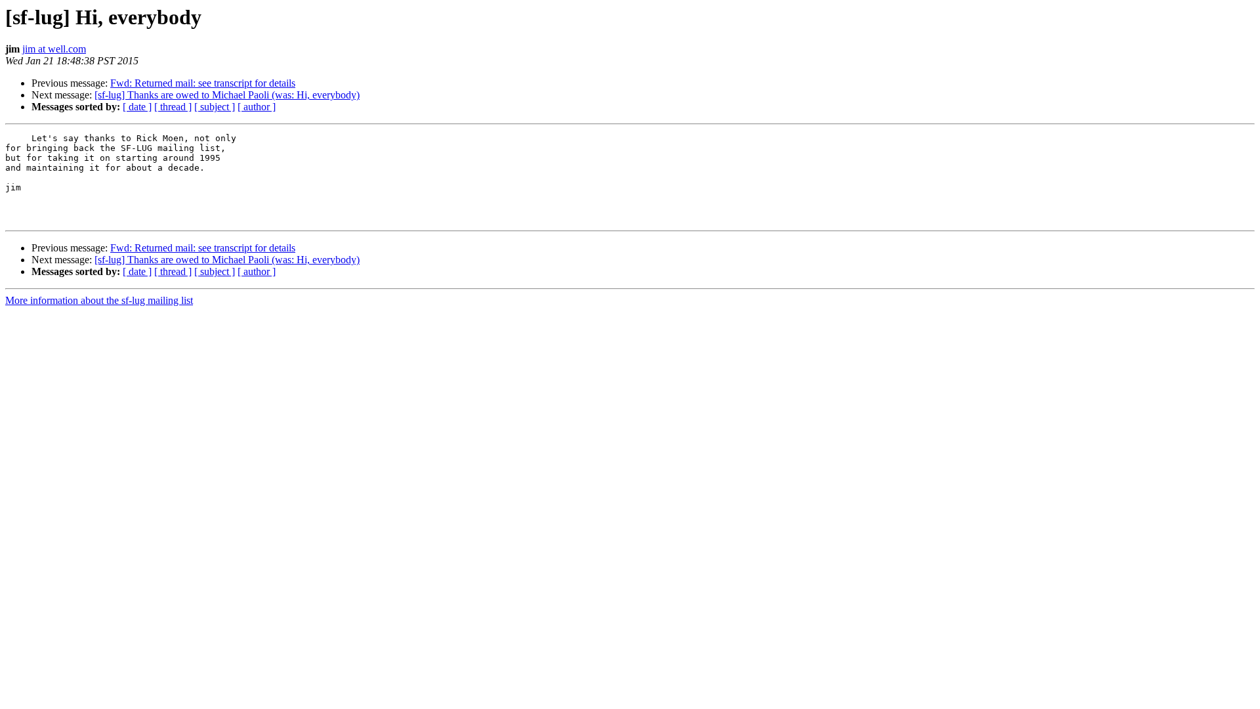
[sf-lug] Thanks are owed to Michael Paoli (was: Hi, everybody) (227, 94)
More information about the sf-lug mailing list (99, 300)
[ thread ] (173, 106)
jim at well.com (54, 48)
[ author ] (257, 106)
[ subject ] (214, 106)
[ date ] (137, 106)
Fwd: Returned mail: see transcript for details (202, 83)
